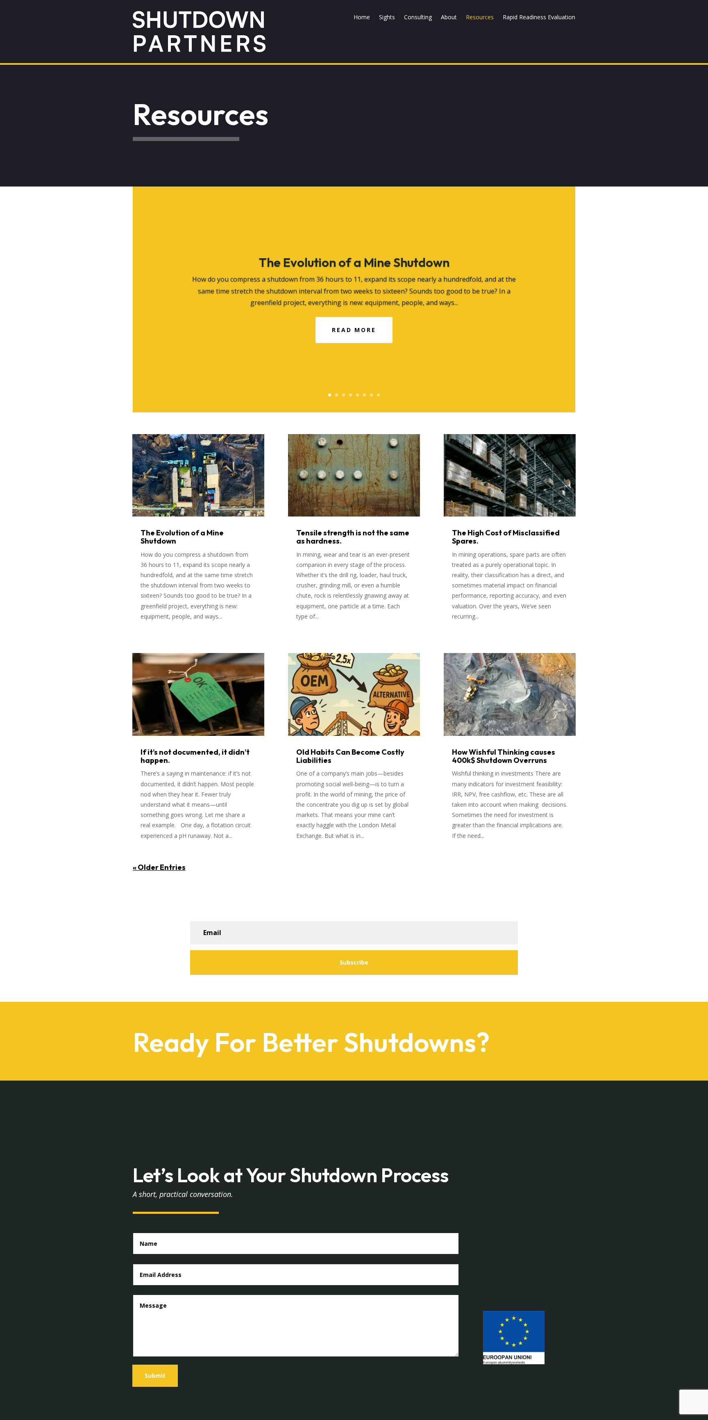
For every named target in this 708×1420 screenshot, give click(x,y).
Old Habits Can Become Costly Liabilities (350, 756)
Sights (387, 17)
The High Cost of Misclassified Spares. (506, 537)
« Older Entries (159, 867)
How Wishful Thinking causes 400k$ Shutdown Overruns (503, 756)
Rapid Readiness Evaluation (539, 17)
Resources (480, 17)
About (449, 17)
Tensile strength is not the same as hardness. (352, 537)
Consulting (418, 17)
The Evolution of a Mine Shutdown (354, 262)
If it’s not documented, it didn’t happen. (195, 756)
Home (362, 17)
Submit (155, 1375)
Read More (354, 330)
